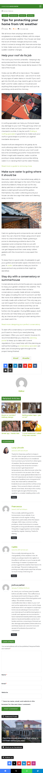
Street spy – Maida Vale (10, 433)
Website (5, 692)
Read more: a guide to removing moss (17, 166)
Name (4, 675)
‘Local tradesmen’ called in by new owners (31, 434)
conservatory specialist (28, 346)
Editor (6, 29)
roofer (9, 265)
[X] (10, 366)
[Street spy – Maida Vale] (11, 426)
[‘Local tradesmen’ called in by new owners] (31, 426)
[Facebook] (5, 366)
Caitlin (15, 547)
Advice (10, 11)
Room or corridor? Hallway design (9, 416)
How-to (22, 15)
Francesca (17, 506)
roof (16, 358)
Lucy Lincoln (18, 448)
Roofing (30, 15)
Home (5, 11)
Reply (14, 497)
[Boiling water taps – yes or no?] (31, 407)
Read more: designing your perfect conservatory (21, 324)
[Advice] (10, 6)
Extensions (13, 15)
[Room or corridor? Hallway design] (11, 407)
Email (4, 683)
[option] (21, 731)
